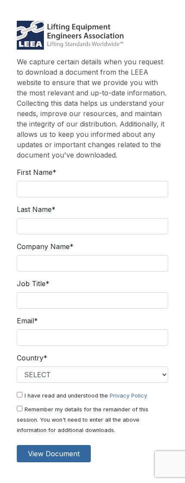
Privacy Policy (128, 395)
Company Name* (45, 246)
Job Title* (33, 283)
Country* (32, 358)
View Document (54, 453)
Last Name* (36, 209)
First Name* (36, 172)
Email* (27, 320)
